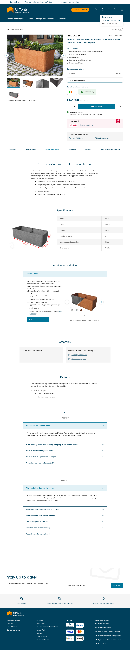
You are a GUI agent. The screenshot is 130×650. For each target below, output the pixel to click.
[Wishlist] (109, 10)
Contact (10, 623)
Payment (39, 633)
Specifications (31, 149)
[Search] (96, 9)
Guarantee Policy (42, 640)
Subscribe (116, 585)
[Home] (8, 29)
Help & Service (12, 627)
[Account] (102, 9)
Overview (13, 149)
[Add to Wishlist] (120, 106)
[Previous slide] (7, 55)
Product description (52, 149)
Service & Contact (80, 10)
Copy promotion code (87, 125)
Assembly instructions (79, 355)
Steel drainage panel (79, 359)
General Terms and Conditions (47, 627)
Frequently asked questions (110, 149)
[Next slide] (63, 55)
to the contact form (112, 20)
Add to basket (96, 106)
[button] (115, 9)
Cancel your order (13, 630)
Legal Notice (40, 623)
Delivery (88, 149)
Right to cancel (41, 636)
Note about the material (37, 320)
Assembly (72, 149)
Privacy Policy (41, 630)
